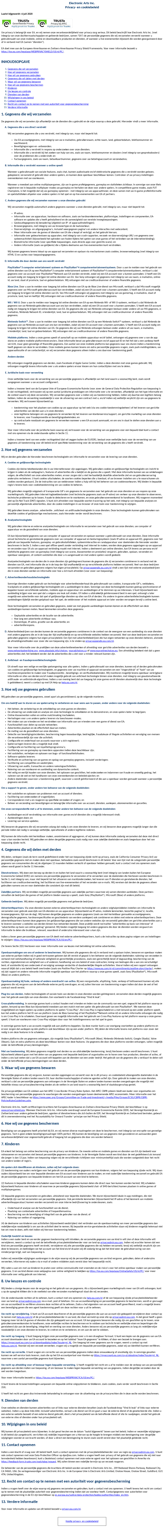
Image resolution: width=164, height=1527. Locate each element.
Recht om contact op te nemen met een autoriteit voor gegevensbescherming (48, 104)
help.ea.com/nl (69, 682)
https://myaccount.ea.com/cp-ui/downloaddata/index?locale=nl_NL (36, 1342)
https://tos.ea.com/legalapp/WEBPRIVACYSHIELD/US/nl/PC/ (32, 52)
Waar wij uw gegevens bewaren (24, 82)
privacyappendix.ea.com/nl (97, 568)
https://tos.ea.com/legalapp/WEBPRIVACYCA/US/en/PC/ (43, 940)
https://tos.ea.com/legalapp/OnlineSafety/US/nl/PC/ (117, 1271)
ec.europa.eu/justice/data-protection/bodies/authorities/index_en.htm (91, 1495)
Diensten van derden (18, 94)
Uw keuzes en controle (19, 91)
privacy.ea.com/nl (71, 1509)
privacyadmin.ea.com (111, 1242)
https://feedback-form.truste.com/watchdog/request (28, 1462)
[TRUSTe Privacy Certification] (19, 27)
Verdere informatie (18, 107)
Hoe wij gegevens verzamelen (23, 72)
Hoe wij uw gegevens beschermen (25, 85)
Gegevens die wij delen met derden (26, 78)
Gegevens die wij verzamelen (23, 69)
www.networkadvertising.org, (23, 651)
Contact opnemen (17, 101)
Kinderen (12, 88)
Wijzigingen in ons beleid (21, 98)
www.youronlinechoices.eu (104, 651)
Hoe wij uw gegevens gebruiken (24, 75)
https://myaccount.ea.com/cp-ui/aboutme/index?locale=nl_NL (126, 1355)
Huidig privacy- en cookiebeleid (82, 1521)
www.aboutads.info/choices (53, 651)
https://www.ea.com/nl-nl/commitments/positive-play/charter (119, 968)
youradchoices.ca (78, 651)
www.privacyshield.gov (13, 1110)
